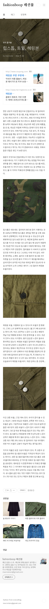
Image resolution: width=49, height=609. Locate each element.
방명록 (23, 14)
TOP (44, 601)
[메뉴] (44, 5)
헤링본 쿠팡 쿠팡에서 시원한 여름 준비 (16, 75)
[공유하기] (10, 490)
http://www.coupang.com (17, 71)
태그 (13, 14)
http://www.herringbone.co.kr (19, 90)
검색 (38, 5)
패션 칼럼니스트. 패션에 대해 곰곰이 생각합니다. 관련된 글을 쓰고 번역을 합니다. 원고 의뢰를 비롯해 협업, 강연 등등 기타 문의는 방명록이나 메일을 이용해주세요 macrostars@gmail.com (19, 567)
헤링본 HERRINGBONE (14, 93)
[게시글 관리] (13, 490)
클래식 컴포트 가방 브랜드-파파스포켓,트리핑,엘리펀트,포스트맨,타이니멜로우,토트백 (17, 98)
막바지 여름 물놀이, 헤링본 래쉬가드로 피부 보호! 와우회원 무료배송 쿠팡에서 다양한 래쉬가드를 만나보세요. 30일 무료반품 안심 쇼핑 (17, 80)
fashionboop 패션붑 (18, 5)
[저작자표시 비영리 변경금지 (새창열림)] (31, 490)
